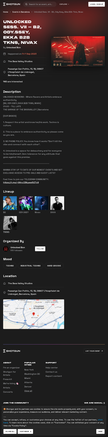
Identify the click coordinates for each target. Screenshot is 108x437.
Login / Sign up (96, 4)
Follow (40, 249)
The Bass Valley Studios (20, 283)
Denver (28, 386)
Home (5, 12)
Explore (63, 4)
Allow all (10, 431)
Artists (6, 387)
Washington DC (32, 374)
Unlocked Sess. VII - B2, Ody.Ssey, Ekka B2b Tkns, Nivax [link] (58, 12)
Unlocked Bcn (13, 47)
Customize (24, 431)
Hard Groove (54, 266)
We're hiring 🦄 (11, 383)
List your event (92, 351)
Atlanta (28, 382)
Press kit (7, 379)
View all (28, 390)
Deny (100, 431)
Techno (10, 266)
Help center (52, 367)
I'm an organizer (11, 367)
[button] (40, 248)
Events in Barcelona (21, 12)
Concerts (8, 392)
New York (29, 369)
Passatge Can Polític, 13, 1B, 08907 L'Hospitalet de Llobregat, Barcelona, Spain (34, 292)
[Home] (11, 4)
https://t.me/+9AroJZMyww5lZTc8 (21, 182)
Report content (54, 376)
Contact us (51, 371)
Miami (27, 378)
